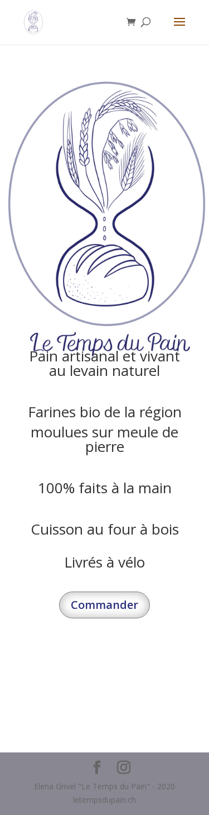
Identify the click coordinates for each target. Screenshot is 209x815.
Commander (104, 604)
